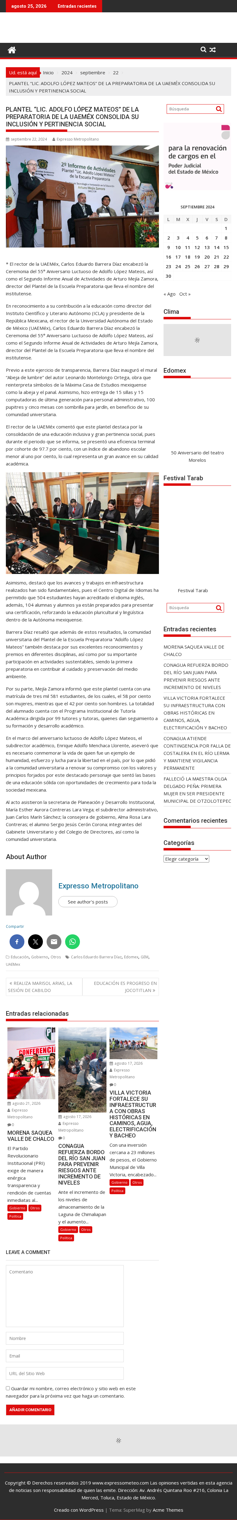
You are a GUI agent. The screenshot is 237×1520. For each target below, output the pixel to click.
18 (187, 257)
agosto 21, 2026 (25, 1103)
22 (226, 257)
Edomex (131, 957)
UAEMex (13, 964)
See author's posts (88, 902)
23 (168, 266)
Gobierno (39, 957)
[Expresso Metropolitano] (12, 49)
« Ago (170, 294)
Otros (56, 957)
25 (187, 266)
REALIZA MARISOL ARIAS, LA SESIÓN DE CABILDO (40, 986)
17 (178, 257)
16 (168, 257)
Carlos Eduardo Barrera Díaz (96, 957)
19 (197, 257)
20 (207, 257)
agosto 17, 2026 (76, 1116)
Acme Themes (168, 1510)
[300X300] (197, 188)
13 (207, 247)
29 (226, 266)
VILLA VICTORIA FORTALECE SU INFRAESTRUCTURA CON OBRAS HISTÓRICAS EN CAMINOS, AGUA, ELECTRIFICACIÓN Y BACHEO (195, 713)
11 (187, 247)
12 (197, 247)
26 (197, 266)
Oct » (185, 294)
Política (15, 1216)
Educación (20, 957)
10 (178, 247)
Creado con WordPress (79, 1510)
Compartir (15, 926)
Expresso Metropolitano (78, 139)
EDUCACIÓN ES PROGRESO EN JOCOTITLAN (125, 986)
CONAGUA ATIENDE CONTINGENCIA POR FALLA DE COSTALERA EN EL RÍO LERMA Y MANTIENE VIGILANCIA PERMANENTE (197, 753)
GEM (144, 957)
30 (168, 276)
